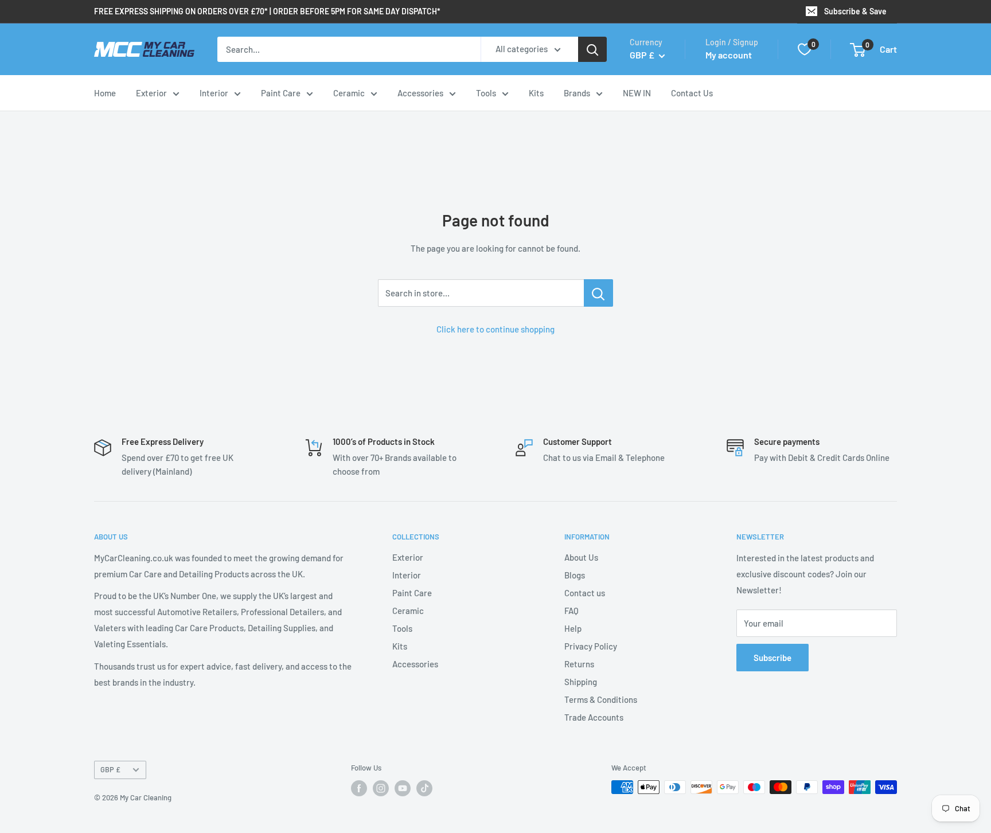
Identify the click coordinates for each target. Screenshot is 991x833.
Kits (536, 93)
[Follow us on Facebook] (359, 788)
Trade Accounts (593, 717)
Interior (214, 93)
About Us (581, 557)
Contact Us (692, 93)
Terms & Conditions (600, 699)
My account (728, 54)
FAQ (571, 610)
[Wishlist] (804, 49)
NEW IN (637, 93)
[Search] (592, 49)
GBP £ (110, 769)
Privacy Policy (590, 646)
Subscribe (772, 657)
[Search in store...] (598, 293)
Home (105, 93)
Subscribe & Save (855, 11)
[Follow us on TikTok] (424, 788)
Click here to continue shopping (495, 329)
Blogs (574, 575)
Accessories (420, 93)
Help (573, 628)
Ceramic (349, 93)
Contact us (584, 593)
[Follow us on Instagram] (381, 788)
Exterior (151, 93)
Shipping (580, 681)
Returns (579, 664)
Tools (486, 93)
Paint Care (281, 93)
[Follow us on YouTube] (403, 788)
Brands (577, 93)
